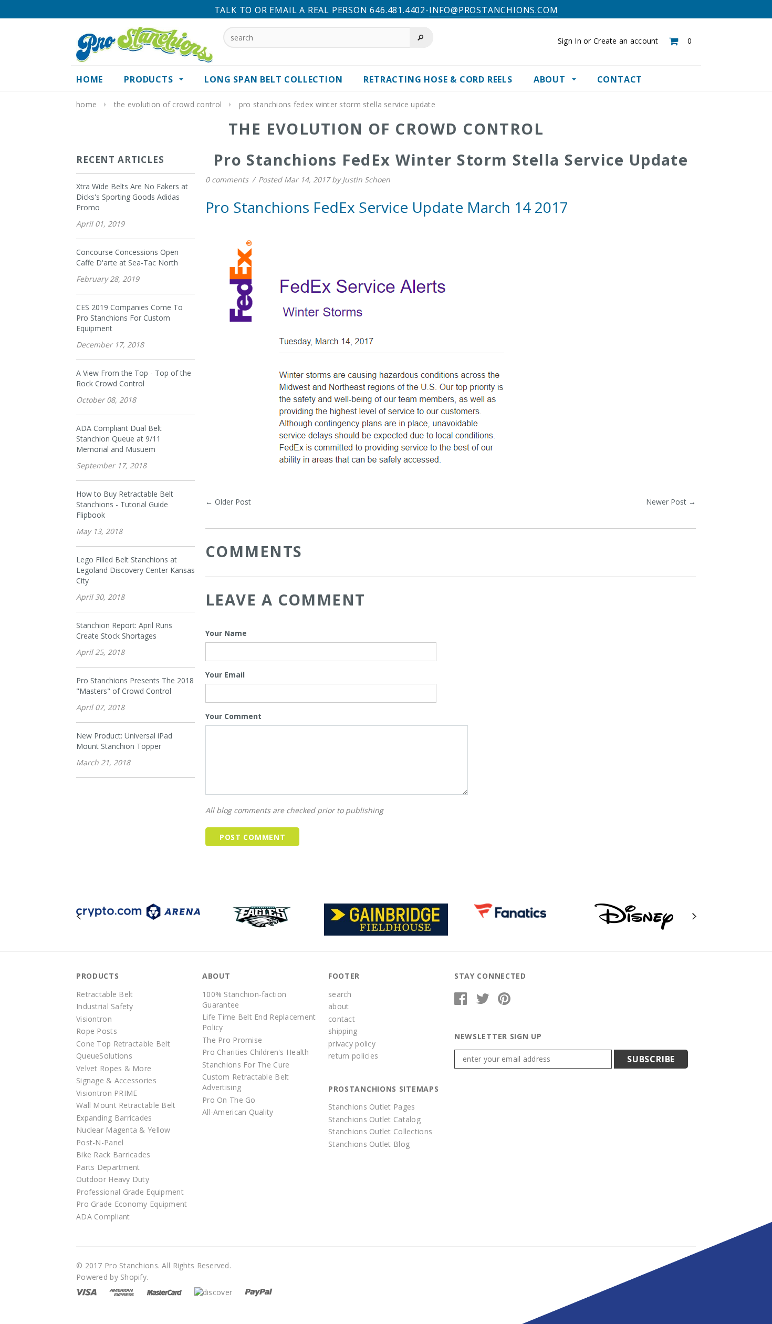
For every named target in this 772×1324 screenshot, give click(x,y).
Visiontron (94, 1019)
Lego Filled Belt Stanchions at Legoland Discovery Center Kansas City (135, 570)
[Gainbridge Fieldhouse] (386, 918)
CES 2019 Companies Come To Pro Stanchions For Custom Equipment (129, 317)
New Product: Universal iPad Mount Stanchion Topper (124, 741)
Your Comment (233, 716)
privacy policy (351, 1044)
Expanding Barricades (114, 1118)
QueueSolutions (104, 1056)
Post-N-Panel (99, 1142)
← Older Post (228, 502)
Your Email (225, 675)
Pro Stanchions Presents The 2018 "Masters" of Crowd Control (135, 685)
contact (341, 1019)
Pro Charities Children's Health (255, 1052)
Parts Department (108, 1167)
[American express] (121, 1291)
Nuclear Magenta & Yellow (123, 1130)
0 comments (228, 179)
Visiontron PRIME (106, 1093)
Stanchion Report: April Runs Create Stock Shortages (124, 630)
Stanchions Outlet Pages (371, 1107)
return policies (353, 1056)
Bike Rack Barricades (113, 1154)
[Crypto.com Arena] (138, 911)
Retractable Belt (104, 994)
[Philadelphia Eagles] (262, 916)
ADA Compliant (103, 1217)
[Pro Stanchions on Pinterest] (504, 1001)
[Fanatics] (510, 910)
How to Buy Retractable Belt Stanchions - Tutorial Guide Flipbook (124, 504)
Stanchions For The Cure (245, 1065)
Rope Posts (96, 1031)
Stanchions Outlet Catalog (374, 1119)
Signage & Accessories (116, 1080)
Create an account (626, 41)
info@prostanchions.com (493, 10)
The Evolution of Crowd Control (168, 104)
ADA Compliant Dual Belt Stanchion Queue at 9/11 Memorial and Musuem (119, 438)
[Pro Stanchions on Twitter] (482, 1001)
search (340, 994)
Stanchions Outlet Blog (369, 1144)
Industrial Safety (104, 1006)
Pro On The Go (229, 1100)
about (338, 1006)
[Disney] (633, 916)
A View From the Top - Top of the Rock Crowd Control (133, 378)
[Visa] (86, 1291)
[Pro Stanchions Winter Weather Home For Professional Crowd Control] (359, 358)
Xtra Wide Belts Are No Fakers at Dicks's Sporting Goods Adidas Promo (132, 196)
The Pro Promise (232, 1040)
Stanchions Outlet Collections (380, 1131)
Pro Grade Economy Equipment (131, 1204)
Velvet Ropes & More (113, 1068)
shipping (342, 1031)
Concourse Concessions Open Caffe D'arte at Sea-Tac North (127, 257)
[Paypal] (259, 1291)
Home (86, 104)
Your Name (226, 633)
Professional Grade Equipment (130, 1192)
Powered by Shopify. (112, 1277)
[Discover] (213, 1291)
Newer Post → (671, 502)
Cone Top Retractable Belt (123, 1044)
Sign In (569, 41)
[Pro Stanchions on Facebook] (460, 1001)
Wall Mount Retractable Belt (126, 1105)
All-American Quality (238, 1112)
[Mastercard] (164, 1291)
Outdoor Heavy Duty (112, 1179)
